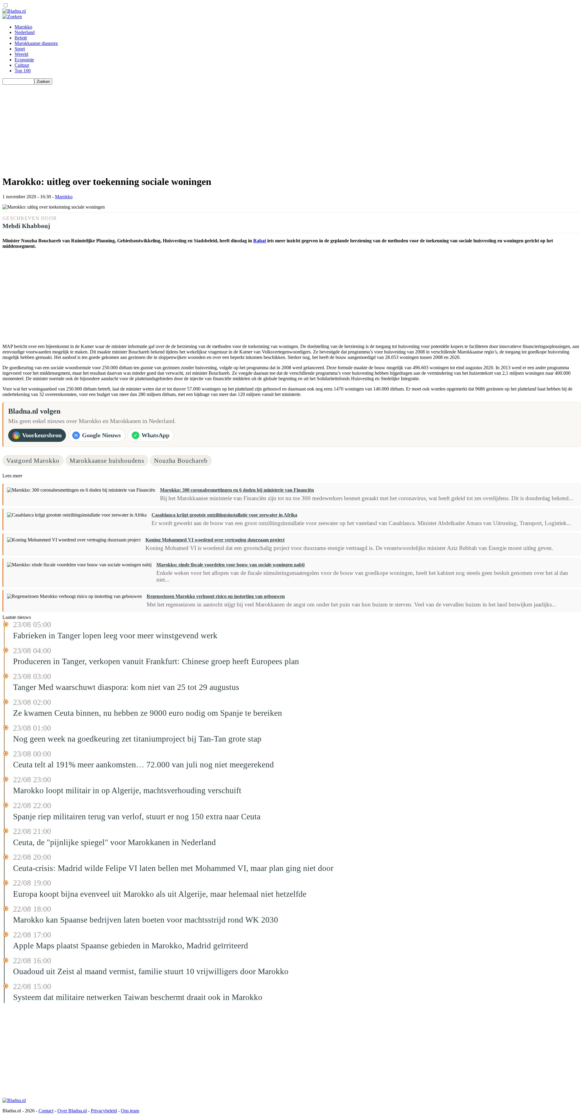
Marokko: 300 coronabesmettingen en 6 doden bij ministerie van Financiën (237, 490)
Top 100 (23, 70)
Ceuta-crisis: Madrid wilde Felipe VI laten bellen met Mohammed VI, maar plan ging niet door (173, 868)
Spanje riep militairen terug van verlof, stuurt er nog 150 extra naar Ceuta (137, 816)
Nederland (25, 32)
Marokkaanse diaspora (36, 43)
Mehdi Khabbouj (26, 225)
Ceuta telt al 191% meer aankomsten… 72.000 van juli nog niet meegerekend (143, 764)
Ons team (130, 1110)
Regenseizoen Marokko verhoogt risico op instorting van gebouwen (216, 596)
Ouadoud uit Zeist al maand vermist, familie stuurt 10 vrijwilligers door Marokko (150, 971)
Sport (20, 48)
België (21, 37)
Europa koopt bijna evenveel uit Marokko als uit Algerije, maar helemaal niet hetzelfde (159, 894)
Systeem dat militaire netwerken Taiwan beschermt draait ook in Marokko (137, 997)
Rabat (259, 240)
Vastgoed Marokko (33, 460)
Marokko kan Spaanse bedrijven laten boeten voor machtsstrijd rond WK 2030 (145, 919)
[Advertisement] (184, 127)
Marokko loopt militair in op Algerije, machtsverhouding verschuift (127, 790)
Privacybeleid (104, 1110)
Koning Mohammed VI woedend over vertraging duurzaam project (215, 539)
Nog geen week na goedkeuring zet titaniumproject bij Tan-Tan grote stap (137, 738)
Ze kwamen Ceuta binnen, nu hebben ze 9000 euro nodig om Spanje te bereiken (147, 713)
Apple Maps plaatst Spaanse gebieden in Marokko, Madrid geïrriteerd (130, 945)
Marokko (23, 26)
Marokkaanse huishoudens (107, 460)
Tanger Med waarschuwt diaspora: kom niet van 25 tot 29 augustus (126, 687)
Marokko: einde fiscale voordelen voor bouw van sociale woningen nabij (230, 564)
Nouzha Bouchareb (180, 460)
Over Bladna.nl (72, 1110)
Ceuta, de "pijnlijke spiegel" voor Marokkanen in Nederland (114, 842)
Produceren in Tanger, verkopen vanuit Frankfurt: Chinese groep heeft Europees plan (156, 661)
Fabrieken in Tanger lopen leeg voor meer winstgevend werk (115, 635)
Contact (46, 1110)
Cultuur (22, 65)
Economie (24, 59)
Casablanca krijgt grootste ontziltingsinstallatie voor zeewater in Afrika (224, 514)
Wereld (21, 54)
